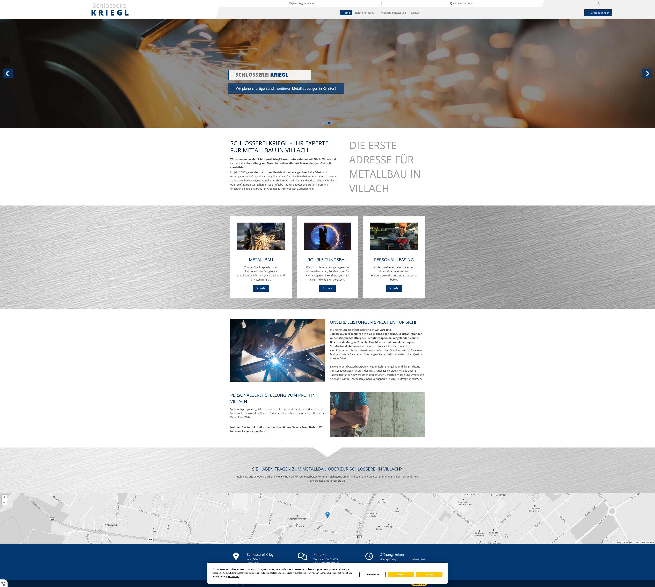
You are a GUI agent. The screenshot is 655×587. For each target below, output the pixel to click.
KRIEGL (111, 12)
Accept (429, 575)
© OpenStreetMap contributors (640, 542)
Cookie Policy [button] (304, 573)
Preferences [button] (233, 576)
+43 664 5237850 (463, 3)
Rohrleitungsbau (364, 12)
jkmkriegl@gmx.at (303, 3)
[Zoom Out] (4, 502)
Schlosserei (110, 5)
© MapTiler (620, 542)
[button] (598, 12)
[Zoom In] (4, 497)
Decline (401, 575)
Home (346, 12)
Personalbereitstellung (393, 12)
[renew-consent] (4, 583)
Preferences (372, 575)
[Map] (327, 518)
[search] (598, 3)
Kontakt (415, 12)
